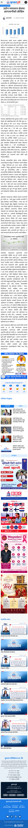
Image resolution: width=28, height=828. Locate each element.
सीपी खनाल (22, 807)
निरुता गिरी (11, 812)
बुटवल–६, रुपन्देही (15, 779)
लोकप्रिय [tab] (20, 406)
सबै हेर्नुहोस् (14, 456)
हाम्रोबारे (5, 795)
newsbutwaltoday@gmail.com (14, 788)
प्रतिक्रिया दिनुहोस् (6, 399)
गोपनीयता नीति (20, 795)
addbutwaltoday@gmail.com (14, 792)
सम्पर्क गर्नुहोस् (12, 795)
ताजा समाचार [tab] (7, 406)
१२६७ (18, 773)
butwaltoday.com (11, 822)
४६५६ (18, 771)
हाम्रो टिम (17, 811)
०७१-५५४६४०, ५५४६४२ (15, 775)
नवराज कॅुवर (15, 807)
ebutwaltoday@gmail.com (15, 777)
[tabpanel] (14, 433)
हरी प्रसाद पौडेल (7, 807)
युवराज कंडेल (8, 18)
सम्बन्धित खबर (5, 619)
